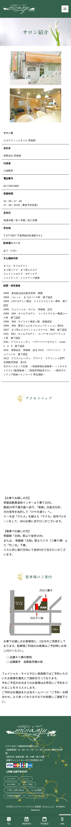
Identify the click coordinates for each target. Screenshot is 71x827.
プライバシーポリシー (36, 796)
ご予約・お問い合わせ (15, 790)
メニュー (26, 779)
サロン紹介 (11, 784)
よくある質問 (36, 790)
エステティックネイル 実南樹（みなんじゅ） (34, 806)
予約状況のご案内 (14, 796)
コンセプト (11, 779)
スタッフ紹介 (28, 784)
